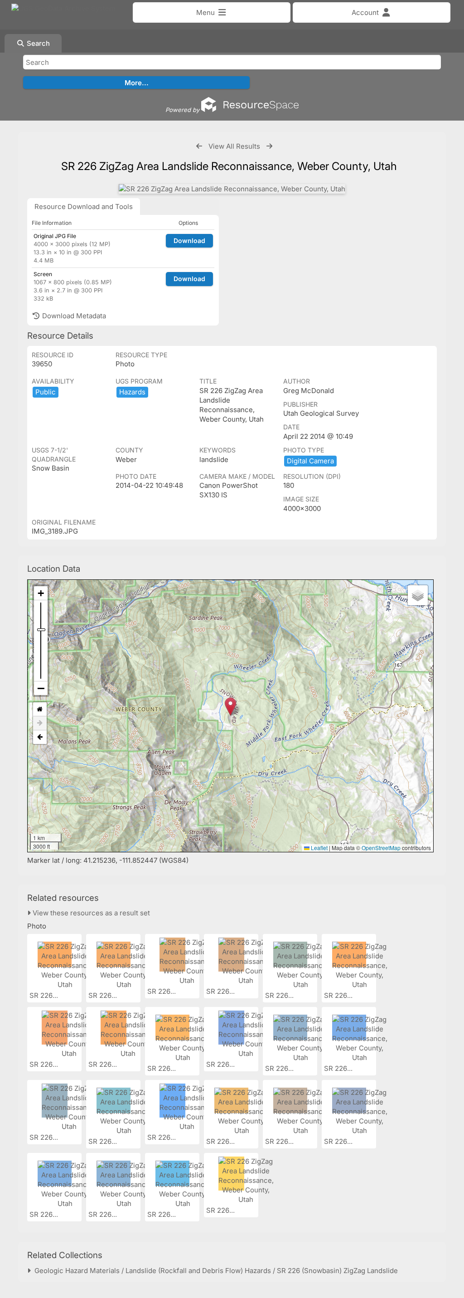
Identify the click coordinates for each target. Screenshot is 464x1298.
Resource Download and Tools (83, 206)
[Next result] (269, 146)
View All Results (234, 146)
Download (189, 240)
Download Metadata (73, 315)
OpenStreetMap (381, 847)
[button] (230, 706)
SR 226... (44, 995)
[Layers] (418, 595)
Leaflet (318, 847)
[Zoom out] (41, 688)
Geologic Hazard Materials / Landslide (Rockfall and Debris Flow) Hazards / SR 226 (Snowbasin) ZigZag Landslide (214, 1270)
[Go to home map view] (40, 709)
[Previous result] (199, 146)
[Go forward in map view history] (40, 723)
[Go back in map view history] (40, 737)
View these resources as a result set (90, 913)
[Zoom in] (41, 593)
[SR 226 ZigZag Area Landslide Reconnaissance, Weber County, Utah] (232, 189)
